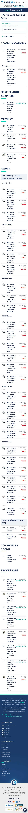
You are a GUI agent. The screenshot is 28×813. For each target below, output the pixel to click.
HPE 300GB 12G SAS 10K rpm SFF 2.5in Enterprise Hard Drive (11, 270)
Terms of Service (6, 773)
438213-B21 (23, 579)
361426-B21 (23, 102)
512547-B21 (23, 295)
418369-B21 (23, 421)
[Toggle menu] (26, 2)
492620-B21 (23, 448)
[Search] (14, 2)
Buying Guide (6, 737)
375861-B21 (23, 486)
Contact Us (4, 767)
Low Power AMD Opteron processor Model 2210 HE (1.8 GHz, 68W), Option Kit (11, 682)
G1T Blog (4, 775)
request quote (21, 103)
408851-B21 (23, 134)
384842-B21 (23, 476)
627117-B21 (23, 284)
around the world (17, 716)
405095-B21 (23, 49)
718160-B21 (23, 322)
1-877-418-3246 (14, 799)
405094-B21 (23, 69)
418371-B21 (23, 402)
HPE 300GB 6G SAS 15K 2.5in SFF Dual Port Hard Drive (11, 288)
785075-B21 (23, 242)
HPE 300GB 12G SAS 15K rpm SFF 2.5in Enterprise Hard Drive (11, 216)
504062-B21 (23, 392)
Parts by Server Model (8, 726)
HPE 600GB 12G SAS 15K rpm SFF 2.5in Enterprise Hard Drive (11, 193)
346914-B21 (23, 555)
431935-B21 (23, 412)
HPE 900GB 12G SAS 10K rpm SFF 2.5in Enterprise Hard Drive (11, 246)
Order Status (5, 747)
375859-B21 (23, 496)
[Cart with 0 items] (23, 2)
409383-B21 (23, 645)
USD (19, 2)
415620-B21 (23, 631)
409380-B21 (23, 592)
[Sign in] (17, 2)
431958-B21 (23, 467)
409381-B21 (23, 606)
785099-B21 (23, 212)
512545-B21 (23, 305)
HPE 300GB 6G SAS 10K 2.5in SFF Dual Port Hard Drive (11, 368)
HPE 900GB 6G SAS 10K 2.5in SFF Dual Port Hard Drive (11, 336)
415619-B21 (23, 618)
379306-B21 (23, 534)
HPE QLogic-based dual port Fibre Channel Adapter (11, 106)
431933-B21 (23, 431)
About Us (4, 764)
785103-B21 (23, 189)
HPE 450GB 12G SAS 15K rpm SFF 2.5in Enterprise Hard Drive (11, 205)
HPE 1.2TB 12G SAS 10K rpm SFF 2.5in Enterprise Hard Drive (11, 235)
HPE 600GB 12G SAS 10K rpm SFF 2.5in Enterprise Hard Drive (11, 258)
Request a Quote (6, 752)
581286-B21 (23, 343)
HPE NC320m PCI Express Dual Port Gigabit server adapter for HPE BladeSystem (11, 55)
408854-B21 (23, 154)
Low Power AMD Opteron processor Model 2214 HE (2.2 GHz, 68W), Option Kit (11, 651)
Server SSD (5, 730)
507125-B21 (23, 376)
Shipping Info (5, 749)
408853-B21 (23, 144)
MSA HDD (5, 732)
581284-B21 (23, 355)
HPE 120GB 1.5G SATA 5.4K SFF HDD (11, 529)
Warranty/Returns (6, 756)
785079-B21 (23, 230)
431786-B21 (23, 527)
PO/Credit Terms (6, 754)
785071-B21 (23, 265)
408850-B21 (23, 125)
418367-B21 (23, 457)
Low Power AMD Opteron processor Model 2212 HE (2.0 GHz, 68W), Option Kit (11, 666)
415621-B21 (23, 660)
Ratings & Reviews (6, 769)
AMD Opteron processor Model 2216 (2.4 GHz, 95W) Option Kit (11, 610)
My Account (5, 745)
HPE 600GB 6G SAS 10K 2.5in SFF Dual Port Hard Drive (11, 347)
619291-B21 (23, 331)
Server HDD (6, 728)
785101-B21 (23, 200)
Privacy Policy (5, 771)
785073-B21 (23, 254)
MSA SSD (5, 734)
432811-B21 (23, 676)
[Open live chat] (25, 810)
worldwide (15, 6)
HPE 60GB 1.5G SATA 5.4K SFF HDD (11, 537)
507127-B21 (23, 364)
